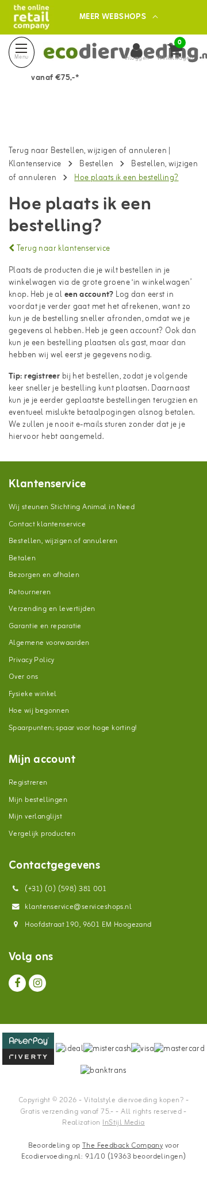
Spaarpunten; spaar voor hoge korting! (73, 728)
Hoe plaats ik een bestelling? (126, 178)
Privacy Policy (32, 660)
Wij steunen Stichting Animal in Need (72, 507)
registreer (42, 376)
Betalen (22, 558)
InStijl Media (123, 1123)
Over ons (23, 677)
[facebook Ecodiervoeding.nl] (17, 983)
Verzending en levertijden (52, 609)
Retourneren (30, 592)
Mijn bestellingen (38, 800)
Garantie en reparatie (45, 626)
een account (87, 294)
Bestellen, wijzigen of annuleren (63, 541)
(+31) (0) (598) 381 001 (64, 889)
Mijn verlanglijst (35, 817)
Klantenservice (35, 164)
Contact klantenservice (47, 524)
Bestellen (96, 164)
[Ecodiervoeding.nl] (31, 17)
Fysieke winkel (33, 694)
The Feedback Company (122, 1146)
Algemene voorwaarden (49, 643)
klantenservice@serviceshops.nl (78, 907)
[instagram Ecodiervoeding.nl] (37, 983)
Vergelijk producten (42, 834)
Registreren (28, 783)
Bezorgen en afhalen (44, 575)
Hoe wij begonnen (39, 711)
